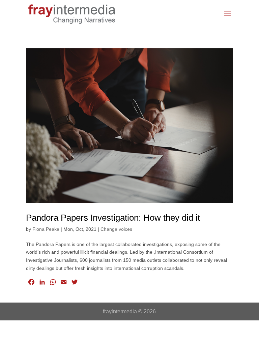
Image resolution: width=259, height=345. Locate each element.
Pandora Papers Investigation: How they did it (113, 218)
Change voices (116, 229)
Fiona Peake (45, 229)
